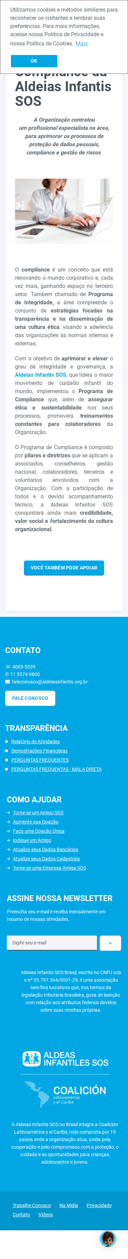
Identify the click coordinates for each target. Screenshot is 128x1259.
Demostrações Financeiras (39, 750)
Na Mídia (68, 1205)
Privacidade (99, 1205)
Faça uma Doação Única (39, 831)
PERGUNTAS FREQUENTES (40, 760)
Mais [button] (82, 43)
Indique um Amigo (32, 840)
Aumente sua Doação (35, 822)
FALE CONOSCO (30, 698)
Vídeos (46, 1214)
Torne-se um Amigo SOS (38, 812)
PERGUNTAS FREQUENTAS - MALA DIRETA (56, 769)
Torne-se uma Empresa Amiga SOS (49, 868)
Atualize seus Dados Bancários (45, 849)
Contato (21, 1214)
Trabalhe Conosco (32, 1205)
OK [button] (34, 61)
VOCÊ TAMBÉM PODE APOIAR (64, 567)
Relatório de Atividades (35, 741)
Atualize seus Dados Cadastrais (46, 858)
